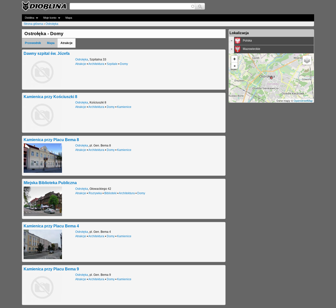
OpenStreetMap (303, 101)
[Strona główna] (44, 6)
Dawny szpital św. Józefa (47, 53)
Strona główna (33, 24)
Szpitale (112, 64)
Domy (124, 64)
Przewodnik (33, 43)
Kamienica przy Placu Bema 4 (51, 226)
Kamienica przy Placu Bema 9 (51, 269)
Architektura (96, 64)
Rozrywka (95, 193)
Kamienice (124, 107)
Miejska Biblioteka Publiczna (50, 182)
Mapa (68, 17)
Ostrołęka (52, 24)
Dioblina (28, 17)
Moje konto (48, 17)
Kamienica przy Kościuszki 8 (50, 96)
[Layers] (307, 60)
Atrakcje (80, 64)
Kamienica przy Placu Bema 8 (51, 139)
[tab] (271, 41)
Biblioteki (110, 193)
